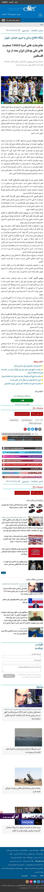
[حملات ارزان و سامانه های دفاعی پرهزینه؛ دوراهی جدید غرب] (22, 777)
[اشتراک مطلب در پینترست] (25, 429)
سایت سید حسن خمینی (16, 861)
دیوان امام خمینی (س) (13, 850)
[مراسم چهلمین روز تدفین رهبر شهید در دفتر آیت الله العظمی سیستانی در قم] (35, 565)
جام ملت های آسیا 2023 (35, 423)
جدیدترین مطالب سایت (34, 579)
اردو (16, 2)
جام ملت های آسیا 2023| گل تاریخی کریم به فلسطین (22, 383)
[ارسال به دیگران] (40, 429)
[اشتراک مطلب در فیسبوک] (36, 429)
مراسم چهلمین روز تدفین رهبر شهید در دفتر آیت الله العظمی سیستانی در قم (15, 563)
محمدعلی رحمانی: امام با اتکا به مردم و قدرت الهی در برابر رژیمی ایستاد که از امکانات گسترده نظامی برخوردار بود (23, 591)
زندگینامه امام (23, 850)
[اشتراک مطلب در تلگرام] (29, 429)
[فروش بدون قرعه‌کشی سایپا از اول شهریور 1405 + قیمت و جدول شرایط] (35, 508)
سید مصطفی (31, 854)
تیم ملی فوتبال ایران (27, 420)
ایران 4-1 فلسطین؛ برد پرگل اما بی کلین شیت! (25, 380)
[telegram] (34, 881)
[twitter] (38, 881)
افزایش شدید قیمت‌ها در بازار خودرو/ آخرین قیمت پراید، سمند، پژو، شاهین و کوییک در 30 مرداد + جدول (15, 539)
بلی (21, 401)
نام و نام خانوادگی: (36, 654)
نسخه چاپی (25, 30)
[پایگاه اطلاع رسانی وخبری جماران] (22, 8)
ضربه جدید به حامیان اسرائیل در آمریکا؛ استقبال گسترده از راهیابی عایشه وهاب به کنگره (23, 829)
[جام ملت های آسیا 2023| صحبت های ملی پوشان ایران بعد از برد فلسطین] (22, 90)
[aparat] (31, 881)
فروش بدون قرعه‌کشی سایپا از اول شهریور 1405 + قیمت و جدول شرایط (14, 506)
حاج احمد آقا (39, 854)
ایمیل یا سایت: (37, 660)
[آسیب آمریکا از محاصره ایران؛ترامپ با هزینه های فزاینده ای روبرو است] (22, 737)
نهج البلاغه (30, 857)
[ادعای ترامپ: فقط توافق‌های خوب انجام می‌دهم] (35, 603)
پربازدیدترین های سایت (34, 500)
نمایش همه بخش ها (13, 20)
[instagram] (27, 881)
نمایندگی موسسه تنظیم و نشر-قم (16, 865)
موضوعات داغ (38, 408)
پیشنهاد (39, 687)
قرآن (24, 857)
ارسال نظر (9, 675)
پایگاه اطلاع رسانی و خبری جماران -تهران (23, 38)
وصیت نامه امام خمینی (20, 854)
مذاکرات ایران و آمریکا (22, 413)
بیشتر (3, 573)
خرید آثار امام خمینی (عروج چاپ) (34, 865)
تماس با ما (24, 876)
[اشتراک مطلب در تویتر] (32, 429)
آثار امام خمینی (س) (16, 857)
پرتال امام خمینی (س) (28, 861)
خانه (41, 24)
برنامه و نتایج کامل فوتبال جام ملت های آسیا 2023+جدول (21, 376)
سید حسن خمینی (38, 857)
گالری (11, 854)
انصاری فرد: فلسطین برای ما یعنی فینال (27, 366)
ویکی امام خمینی (39, 872)
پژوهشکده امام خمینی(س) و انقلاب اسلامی (12, 868)
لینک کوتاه (35, 434)
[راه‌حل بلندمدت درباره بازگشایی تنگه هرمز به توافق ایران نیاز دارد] (35, 632)
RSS (42, 876)
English (4, 2)
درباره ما (33, 876)
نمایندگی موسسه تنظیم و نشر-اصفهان (34, 868)
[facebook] (42, 881)
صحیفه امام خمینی (34, 850)
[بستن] (1, 812)
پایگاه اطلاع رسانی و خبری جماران (16, 885)
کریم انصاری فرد (14, 420)
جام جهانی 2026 (37, 413)
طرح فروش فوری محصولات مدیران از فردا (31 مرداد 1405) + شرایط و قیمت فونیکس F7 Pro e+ (14, 552)
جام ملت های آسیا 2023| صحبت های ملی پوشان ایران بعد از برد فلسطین (22, 50)
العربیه (11, 2)
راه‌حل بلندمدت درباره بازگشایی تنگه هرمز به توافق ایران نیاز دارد (14, 632)
